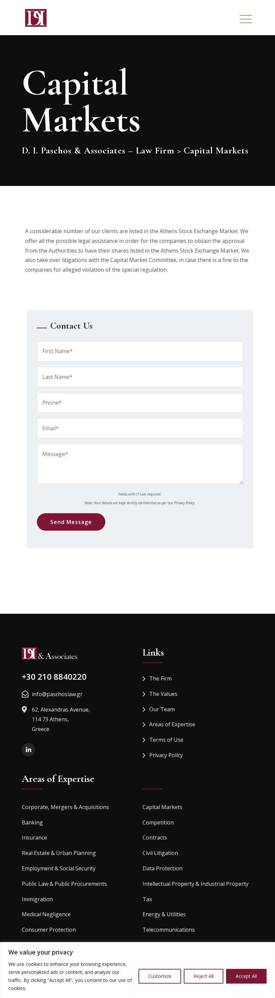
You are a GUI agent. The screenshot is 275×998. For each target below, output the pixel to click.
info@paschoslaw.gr (57, 694)
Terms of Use (166, 739)
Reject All (204, 976)
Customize (159, 976)
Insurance (34, 837)
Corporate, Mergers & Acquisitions (65, 807)
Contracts (155, 837)
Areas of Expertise (172, 724)
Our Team (162, 709)
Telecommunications (169, 929)
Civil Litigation (160, 853)
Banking (32, 822)
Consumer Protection (49, 929)
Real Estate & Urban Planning (59, 853)
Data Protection (162, 868)
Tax (147, 899)
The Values (163, 693)
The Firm (160, 678)
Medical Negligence (46, 914)
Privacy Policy (166, 755)
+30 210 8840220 (54, 676)
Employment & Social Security (59, 868)
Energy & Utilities (164, 914)
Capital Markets (162, 807)
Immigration (37, 899)
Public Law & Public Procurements (64, 883)
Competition (158, 822)
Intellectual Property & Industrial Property (196, 883)
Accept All (246, 976)
